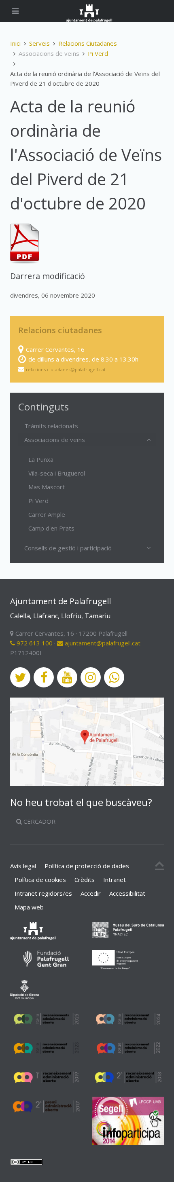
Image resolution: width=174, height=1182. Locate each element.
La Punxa (40, 459)
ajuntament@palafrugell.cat (101, 643)
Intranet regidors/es (43, 893)
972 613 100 (34, 643)
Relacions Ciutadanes (87, 43)
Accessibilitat (127, 893)
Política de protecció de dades (87, 866)
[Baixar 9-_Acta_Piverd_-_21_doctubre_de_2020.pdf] (24, 244)
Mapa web (29, 907)
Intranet (114, 879)
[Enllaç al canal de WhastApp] (114, 677)
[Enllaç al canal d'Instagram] (91, 677)
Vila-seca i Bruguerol (56, 473)
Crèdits (84, 879)
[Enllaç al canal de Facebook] (44, 677)
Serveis (39, 43)
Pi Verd (98, 53)
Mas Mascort (46, 487)
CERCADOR (38, 821)
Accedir (91, 893)
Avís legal (23, 866)
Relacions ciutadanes (60, 330)
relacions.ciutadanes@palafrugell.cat (66, 369)
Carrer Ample (46, 514)
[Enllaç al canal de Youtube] (67, 677)
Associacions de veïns (54, 440)
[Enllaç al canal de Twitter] (20, 677)
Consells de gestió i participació (68, 548)
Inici (15, 43)
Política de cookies (40, 879)
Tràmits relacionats (51, 426)
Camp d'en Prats (51, 528)
